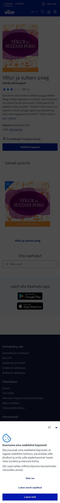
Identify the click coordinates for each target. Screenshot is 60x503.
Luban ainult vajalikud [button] (30, 487)
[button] (51, 427)
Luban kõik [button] (30, 497)
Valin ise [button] (30, 478)
